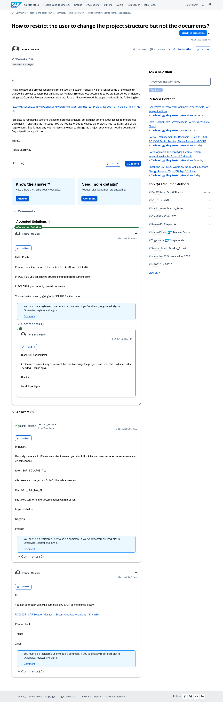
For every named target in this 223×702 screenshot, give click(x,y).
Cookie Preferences (116, 696)
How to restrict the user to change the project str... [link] (109, 13)
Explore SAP (191, 5)
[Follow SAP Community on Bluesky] (190, 696)
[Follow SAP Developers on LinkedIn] (202, 696)
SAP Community (19, 13)
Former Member (31, 49)
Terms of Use (35, 696)
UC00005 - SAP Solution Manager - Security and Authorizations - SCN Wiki (57, 614)
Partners (107, 5)
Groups (78, 5)
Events (119, 5)
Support (98, 696)
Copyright (50, 696)
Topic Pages (150, 5)
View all (153, 272)
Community (31, 4)
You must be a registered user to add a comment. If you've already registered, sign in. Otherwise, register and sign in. (72, 308)
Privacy (22, 696)
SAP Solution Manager (23, 64)
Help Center (133, 5)
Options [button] (209, 33)
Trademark (85, 696)
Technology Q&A (76, 13)
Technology (60, 13)
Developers (92, 5)
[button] (197, 49)
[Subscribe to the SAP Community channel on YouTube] (196, 696)
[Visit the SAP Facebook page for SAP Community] (184, 696)
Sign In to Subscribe (193, 33)
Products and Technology (56, 5)
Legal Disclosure (67, 696)
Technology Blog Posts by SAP (169, 130)
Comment (133, 163)
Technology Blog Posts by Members (172, 115)
